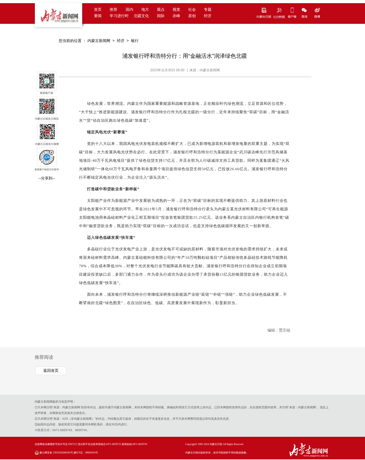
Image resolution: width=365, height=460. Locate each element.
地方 (145, 9)
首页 (98, 9)
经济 (207, 16)
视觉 (176, 9)
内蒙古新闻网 (98, 41)
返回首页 (51, 370)
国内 (129, 9)
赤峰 (176, 16)
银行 (135, 41)
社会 (192, 9)
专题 (207, 9)
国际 (161, 16)
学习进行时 (119, 16)
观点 (161, 9)
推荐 (113, 9)
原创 (192, 16)
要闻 (98, 16)
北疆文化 (141, 16)
